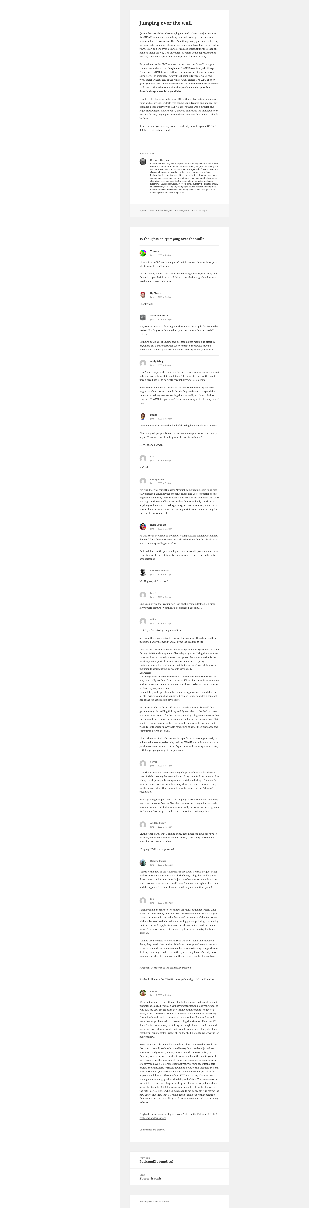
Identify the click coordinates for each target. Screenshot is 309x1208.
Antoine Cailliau (159, 315)
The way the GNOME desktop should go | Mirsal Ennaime (182, 979)
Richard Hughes (165, 210)
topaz (205, 210)
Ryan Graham (158, 524)
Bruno (154, 414)
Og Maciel (156, 293)
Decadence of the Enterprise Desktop (171, 967)
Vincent (154, 251)
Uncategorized (183, 210)
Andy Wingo (157, 361)
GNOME (197, 210)
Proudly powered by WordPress (154, 1201)
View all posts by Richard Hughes (165, 192)
